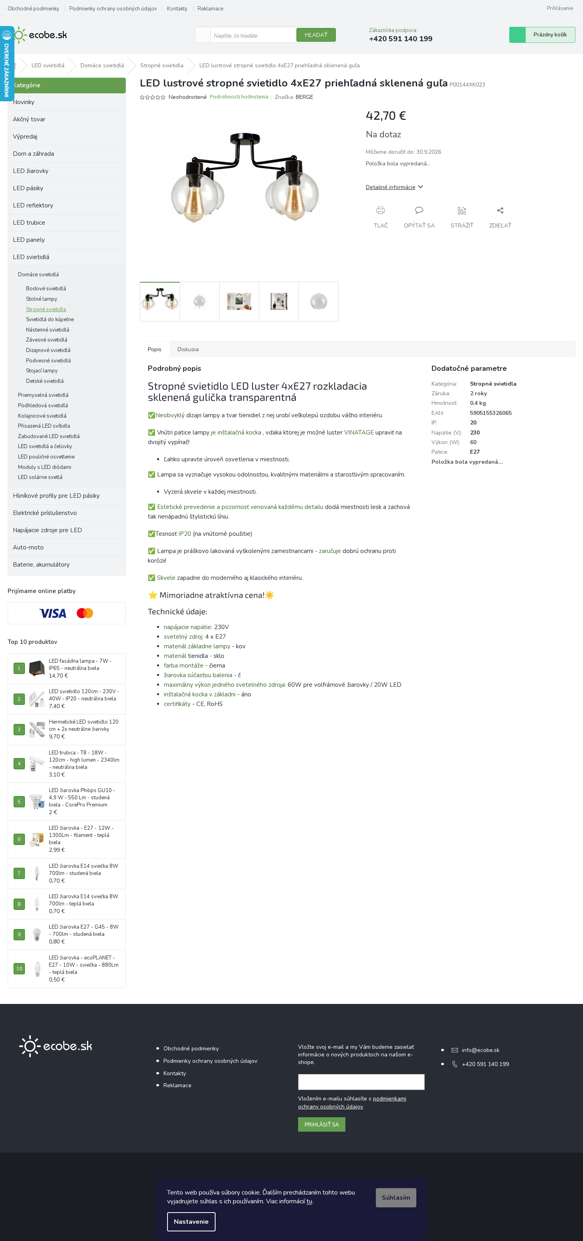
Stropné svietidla (46, 309)
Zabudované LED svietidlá (49, 436)
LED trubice (29, 223)
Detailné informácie (391, 187)
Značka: (294, 97)
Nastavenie (191, 1221)
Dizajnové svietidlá (48, 350)
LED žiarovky (30, 171)
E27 (475, 452)
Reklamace (210, 8)
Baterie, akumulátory (41, 565)
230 (475, 432)
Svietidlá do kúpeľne (50, 319)
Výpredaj (25, 137)
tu (309, 1201)
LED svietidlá (31, 257)
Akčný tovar (29, 119)
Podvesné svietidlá (48, 360)
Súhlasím (396, 1197)
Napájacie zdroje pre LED (47, 530)
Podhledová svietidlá (43, 405)
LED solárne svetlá (40, 477)
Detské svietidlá (45, 381)
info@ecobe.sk (481, 1050)
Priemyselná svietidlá (43, 395)
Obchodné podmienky (33, 8)
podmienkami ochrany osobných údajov (352, 1102)
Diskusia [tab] (188, 349)
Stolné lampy (41, 299)
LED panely (29, 240)
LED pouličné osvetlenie (46, 457)
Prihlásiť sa (322, 1124)
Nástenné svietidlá (47, 330)
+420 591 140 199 (485, 1064)
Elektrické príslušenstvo (45, 513)
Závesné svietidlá (46, 340)
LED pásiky (28, 188)
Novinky (23, 102)
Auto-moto (28, 547)
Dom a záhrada (33, 154)
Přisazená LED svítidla (44, 426)
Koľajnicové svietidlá (42, 416)
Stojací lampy (42, 370)
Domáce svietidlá (38, 274)
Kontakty (177, 8)
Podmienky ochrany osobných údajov (113, 8)
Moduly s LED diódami (44, 467)
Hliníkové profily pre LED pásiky (56, 496)
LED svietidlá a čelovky (45, 446)
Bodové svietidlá (46, 288)
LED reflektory (33, 205)
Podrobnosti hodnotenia (239, 97)
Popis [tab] (154, 349)
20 (473, 422)
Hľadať (316, 35)
